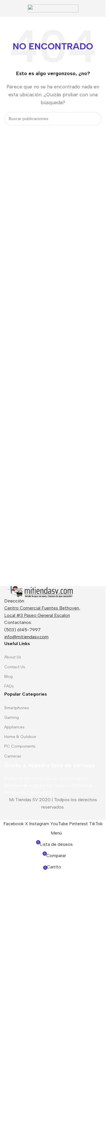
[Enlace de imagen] (39, 591)
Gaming (11, 717)
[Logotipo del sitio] (53, 8)
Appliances (14, 727)
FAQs (9, 686)
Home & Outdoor (20, 736)
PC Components (20, 746)
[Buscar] (95, 118)
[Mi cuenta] (99, 8)
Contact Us (14, 667)
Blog (8, 676)
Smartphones (16, 707)
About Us (12, 657)
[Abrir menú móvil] (6, 8)
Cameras (12, 756)
